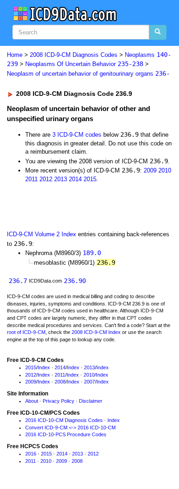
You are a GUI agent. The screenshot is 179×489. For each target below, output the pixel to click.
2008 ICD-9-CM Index (96, 332)
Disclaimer (90, 401)
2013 (60, 179)
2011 (31, 179)
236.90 (75, 280)
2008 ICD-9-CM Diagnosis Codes (73, 54)
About (31, 401)
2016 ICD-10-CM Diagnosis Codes (64, 420)
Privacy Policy (58, 401)
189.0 (92, 252)
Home (14, 54)
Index (44, 367)
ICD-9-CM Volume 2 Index (41, 234)
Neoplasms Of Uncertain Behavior (84, 64)
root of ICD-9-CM (26, 332)
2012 (45, 179)
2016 (30, 453)
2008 (60, 381)
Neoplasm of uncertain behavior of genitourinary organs (88, 73)
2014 (75, 179)
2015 (90, 179)
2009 (150, 170)
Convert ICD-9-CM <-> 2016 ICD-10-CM (70, 427)
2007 (89, 381)
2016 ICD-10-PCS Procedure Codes (65, 434)
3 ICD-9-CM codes (76, 134)
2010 (164, 170)
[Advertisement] (73, 205)
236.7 (18, 280)
